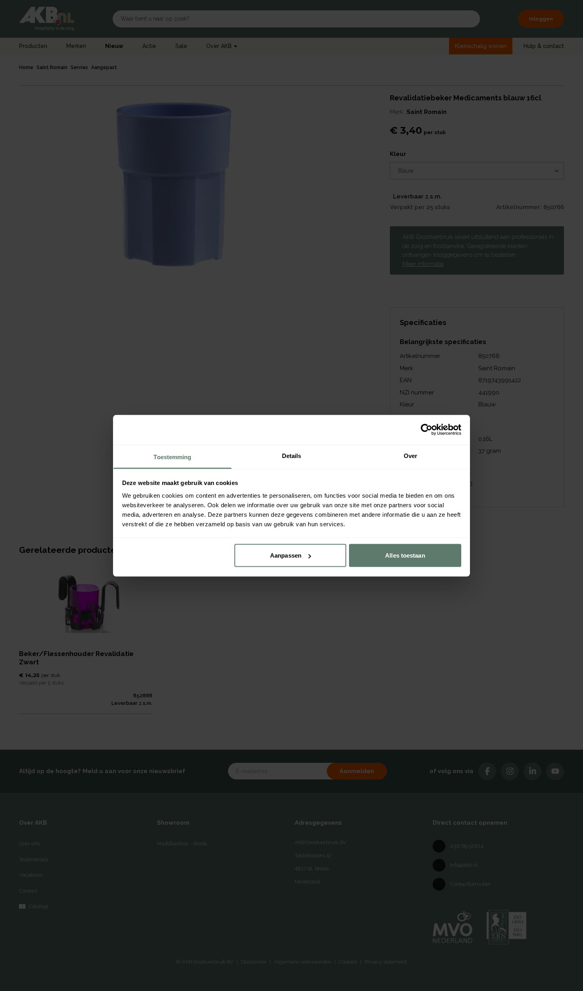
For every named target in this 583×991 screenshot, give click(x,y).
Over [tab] (410, 455)
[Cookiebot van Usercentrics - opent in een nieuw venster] (426, 430)
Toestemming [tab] (172, 456)
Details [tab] (291, 455)
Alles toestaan (405, 555)
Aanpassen (285, 555)
